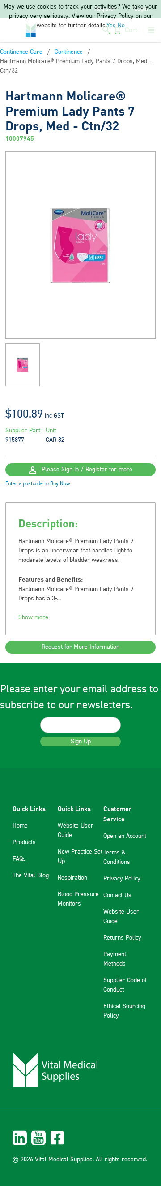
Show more (33, 617)
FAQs (19, 859)
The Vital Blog (31, 875)
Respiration (72, 878)
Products (24, 842)
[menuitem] (80, 1138)
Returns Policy (122, 938)
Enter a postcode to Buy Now (37, 483)
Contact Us (117, 895)
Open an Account (124, 836)
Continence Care (21, 52)
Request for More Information (80, 647)
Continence (69, 52)
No (121, 26)
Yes (111, 26)
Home (20, 826)
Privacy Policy (121, 879)
